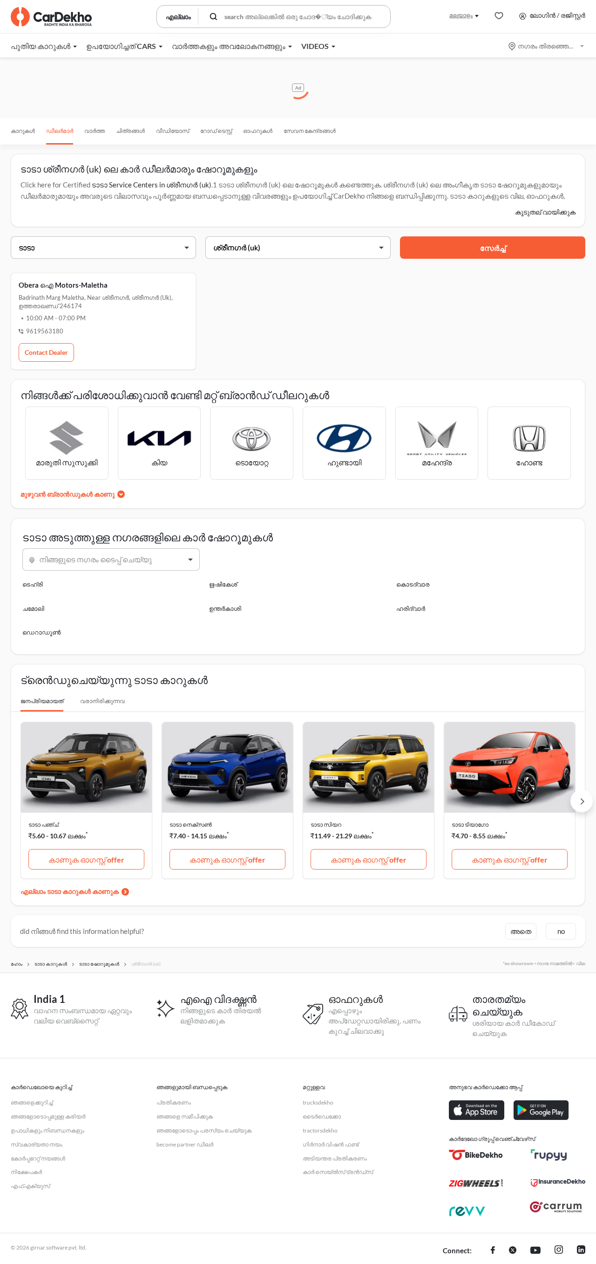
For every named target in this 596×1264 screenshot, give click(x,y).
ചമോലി (33, 608)
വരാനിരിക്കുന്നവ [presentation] (102, 701)
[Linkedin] (581, 1251)
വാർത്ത (94, 130)
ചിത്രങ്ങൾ (130, 130)
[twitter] (512, 1251)
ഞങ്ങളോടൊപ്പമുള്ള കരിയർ (48, 1116)
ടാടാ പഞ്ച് (43, 824)
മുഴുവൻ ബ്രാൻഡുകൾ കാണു (67, 494)
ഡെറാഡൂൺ (41, 632)
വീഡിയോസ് (172, 130)
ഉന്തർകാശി (225, 608)
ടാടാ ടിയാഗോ (470, 824)
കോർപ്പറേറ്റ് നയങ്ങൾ (38, 1158)
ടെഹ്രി (32, 584)
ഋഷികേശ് (223, 584)
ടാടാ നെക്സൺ (190, 824)
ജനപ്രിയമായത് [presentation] (41, 701)
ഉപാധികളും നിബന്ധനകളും (47, 1130)
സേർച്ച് (493, 247)
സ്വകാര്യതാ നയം (36, 1144)
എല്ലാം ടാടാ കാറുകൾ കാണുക (69, 891)
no (561, 931)
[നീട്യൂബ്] (535, 1251)
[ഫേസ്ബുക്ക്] (493, 1251)
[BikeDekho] (476, 1155)
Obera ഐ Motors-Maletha (63, 285)
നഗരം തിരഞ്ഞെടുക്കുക (547, 46)
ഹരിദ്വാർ (410, 608)
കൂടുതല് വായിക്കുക (545, 212)
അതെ (520, 931)
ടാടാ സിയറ (326, 824)
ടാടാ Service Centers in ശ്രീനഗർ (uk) (151, 184)
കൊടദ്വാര (412, 584)
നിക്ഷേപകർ (26, 1171)
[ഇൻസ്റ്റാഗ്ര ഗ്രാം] (559, 1251)
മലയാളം (461, 15)
